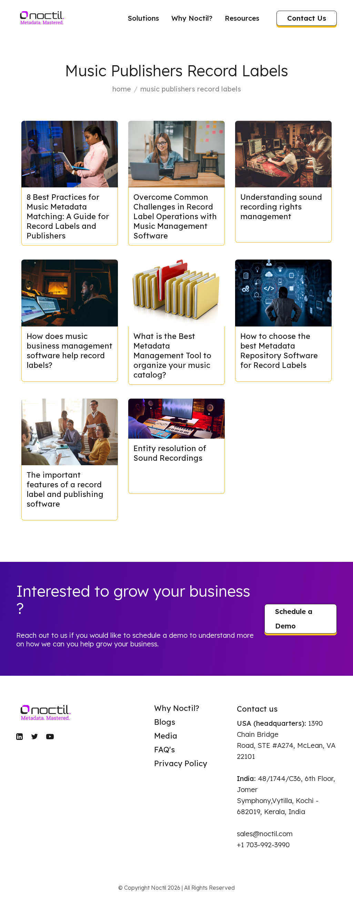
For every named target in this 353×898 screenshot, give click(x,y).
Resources (242, 18)
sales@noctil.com (265, 833)
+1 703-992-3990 (263, 844)
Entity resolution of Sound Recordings (169, 453)
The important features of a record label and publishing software (65, 489)
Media (165, 736)
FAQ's (164, 749)
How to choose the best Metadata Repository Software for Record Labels (279, 350)
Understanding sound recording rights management (281, 206)
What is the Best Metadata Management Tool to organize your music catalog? (172, 355)
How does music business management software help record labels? (69, 350)
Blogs (164, 722)
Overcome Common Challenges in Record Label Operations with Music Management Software (175, 216)
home (121, 89)
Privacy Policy (180, 763)
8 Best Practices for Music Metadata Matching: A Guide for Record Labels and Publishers (68, 216)
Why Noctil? (191, 18)
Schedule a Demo (293, 618)
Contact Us (306, 18)
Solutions (143, 18)
